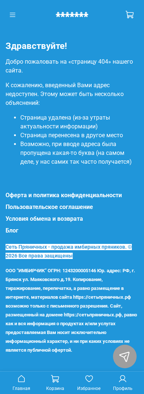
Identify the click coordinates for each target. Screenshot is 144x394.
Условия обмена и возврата (44, 218)
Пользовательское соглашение (49, 206)
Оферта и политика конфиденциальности (64, 195)
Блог (12, 230)
